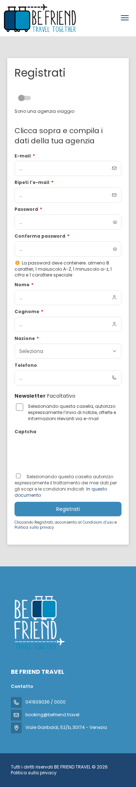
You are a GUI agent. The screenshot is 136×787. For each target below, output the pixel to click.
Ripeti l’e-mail (34, 182)
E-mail (25, 156)
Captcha (25, 432)
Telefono (26, 365)
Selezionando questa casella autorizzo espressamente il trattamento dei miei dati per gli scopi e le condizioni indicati (66, 483)
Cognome (29, 312)
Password (28, 209)
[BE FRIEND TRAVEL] (39, 622)
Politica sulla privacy (34, 527)
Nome (24, 285)
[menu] (124, 18)
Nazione (27, 338)
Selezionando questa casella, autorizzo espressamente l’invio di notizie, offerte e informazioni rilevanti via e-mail (72, 412)
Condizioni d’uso (99, 522)
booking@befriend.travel (52, 715)
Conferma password (42, 236)
